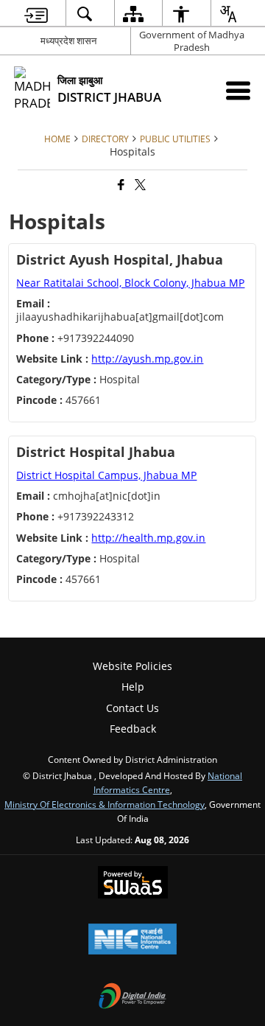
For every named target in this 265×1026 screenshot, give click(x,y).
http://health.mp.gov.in (148, 538)
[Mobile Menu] (238, 90)
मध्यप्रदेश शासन (68, 40)
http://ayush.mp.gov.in (147, 359)
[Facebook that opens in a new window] (120, 184)
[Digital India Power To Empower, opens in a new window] (132, 997)
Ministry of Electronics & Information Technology (104, 804)
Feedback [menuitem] (133, 729)
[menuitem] (36, 13)
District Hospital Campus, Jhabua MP (106, 475)
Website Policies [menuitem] (132, 666)
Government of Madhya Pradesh (191, 41)
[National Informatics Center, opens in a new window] (132, 940)
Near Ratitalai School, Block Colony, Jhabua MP (130, 283)
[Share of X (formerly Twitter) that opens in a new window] (139, 184)
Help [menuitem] (132, 687)
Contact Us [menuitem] (132, 708)
